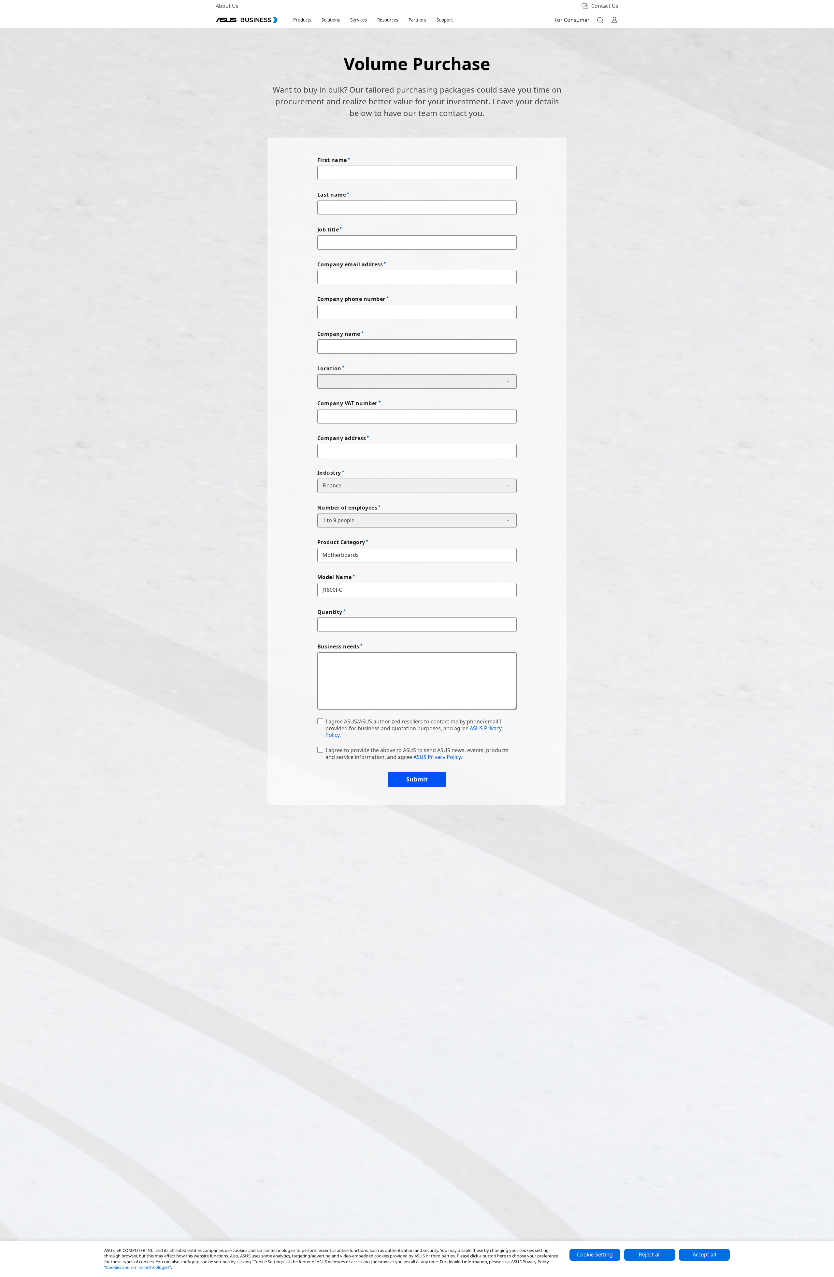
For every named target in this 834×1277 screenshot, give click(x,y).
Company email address (350, 264)
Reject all (650, 1254)
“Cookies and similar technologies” (137, 1267)
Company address (341, 438)
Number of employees (347, 507)
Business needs (338, 646)
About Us (227, 5)
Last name (331, 194)
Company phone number (351, 299)
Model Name (334, 577)
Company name (338, 333)
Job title (328, 229)
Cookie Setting (595, 1254)
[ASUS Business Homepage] (247, 20)
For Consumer (572, 19)
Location (329, 368)
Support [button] (445, 20)
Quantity (329, 612)
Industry (329, 472)
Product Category (341, 542)
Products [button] (302, 20)
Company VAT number (347, 403)
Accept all (704, 1254)
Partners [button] (417, 20)
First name (332, 160)
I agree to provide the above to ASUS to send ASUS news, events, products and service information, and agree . (417, 754)
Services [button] (358, 20)
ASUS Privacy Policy (437, 757)
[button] (600, 20)
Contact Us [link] (604, 5)
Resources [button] (387, 20)
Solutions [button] (331, 20)
